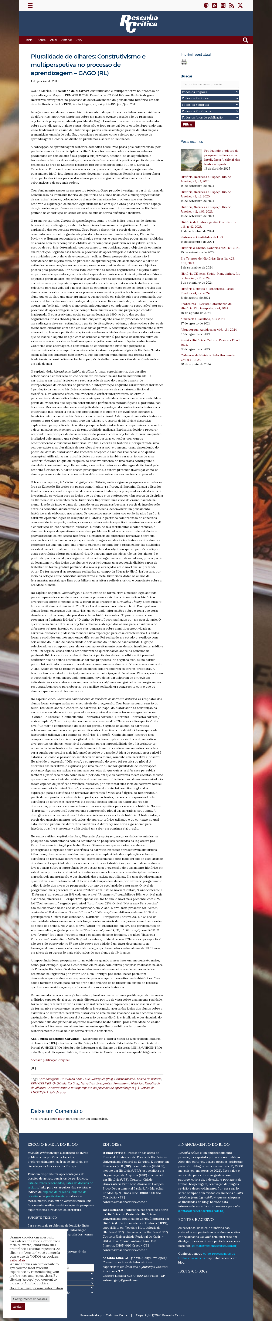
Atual (53, 39)
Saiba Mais (17, 1260)
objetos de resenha (56, 1192)
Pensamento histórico (128, 1083)
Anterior (66, 39)
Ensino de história (149, 1079)
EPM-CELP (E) (41, 1083)
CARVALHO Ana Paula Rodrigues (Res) (86, 1079)
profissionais (55, 1196)
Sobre (42, 39)
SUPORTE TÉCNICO (42, 1218)
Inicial (29, 39)
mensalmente (37, 1201)
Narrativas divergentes (96, 1083)
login (61, 1119)
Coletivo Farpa (116, 1315)
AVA (79, 39)
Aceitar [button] (18, 1306)
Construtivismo (124, 1079)
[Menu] (30, 5)
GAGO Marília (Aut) (65, 1083)
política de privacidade (67, 1252)
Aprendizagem (49, 1079)
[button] (206, 5)
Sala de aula (57, 1092)
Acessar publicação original (50, 1060)
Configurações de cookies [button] (30, 1299)
